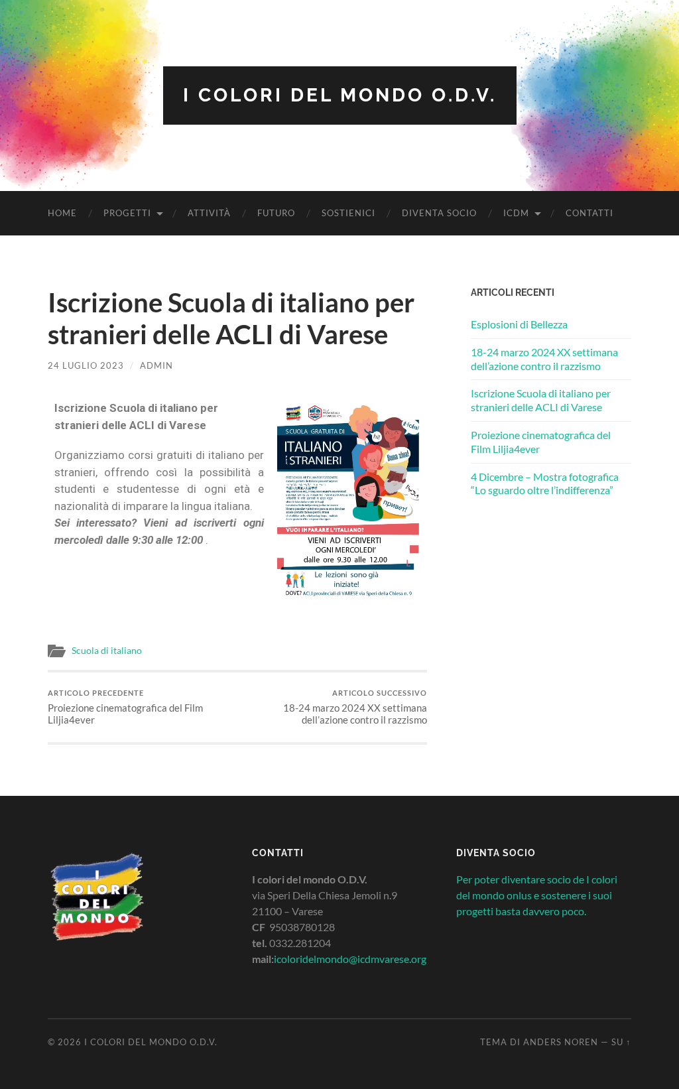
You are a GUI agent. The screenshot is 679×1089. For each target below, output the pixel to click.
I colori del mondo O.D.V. (340, 95)
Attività (209, 213)
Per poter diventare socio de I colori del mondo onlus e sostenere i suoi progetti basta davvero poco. (536, 895)
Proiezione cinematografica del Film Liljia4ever (125, 707)
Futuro (276, 213)
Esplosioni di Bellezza (519, 324)
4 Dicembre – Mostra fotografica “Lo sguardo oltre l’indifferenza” (545, 483)
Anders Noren (560, 1042)
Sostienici (348, 213)
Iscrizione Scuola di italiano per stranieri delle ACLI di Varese (541, 400)
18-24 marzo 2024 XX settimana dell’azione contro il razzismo (355, 707)
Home (62, 213)
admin (156, 365)
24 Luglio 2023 (86, 365)
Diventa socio (439, 213)
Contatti (589, 213)
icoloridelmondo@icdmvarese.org (350, 958)
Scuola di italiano (107, 650)
